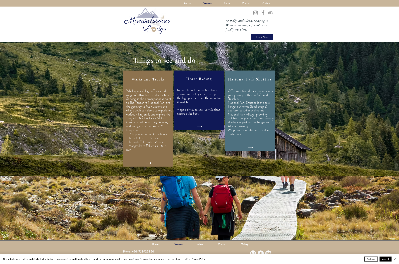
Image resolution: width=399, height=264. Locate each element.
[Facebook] (263, 13)
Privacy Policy (198, 259)
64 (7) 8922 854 (143, 251)
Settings (371, 259)
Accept (385, 259)
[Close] (395, 259)
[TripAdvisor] (271, 13)
